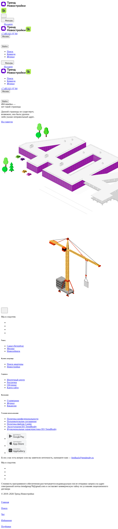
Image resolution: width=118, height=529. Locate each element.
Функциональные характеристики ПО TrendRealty (32, 429)
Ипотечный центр (16, 380)
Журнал (11, 403)
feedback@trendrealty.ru (82, 457)
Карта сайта (13, 387)
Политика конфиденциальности (22, 419)
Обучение (12, 385)
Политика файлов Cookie (19, 424)
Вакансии (12, 406)
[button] (7, 24)
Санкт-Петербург (15, 346)
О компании (13, 400)
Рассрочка (12, 382)
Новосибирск (13, 351)
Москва (10, 348)
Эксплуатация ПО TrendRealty (22, 426)
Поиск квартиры (15, 364)
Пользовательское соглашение (22, 421)
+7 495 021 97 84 (9, 33)
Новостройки (13, 367)
